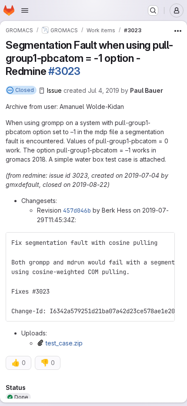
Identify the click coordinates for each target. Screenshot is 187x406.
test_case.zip (64, 343)
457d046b (77, 210)
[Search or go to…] (153, 10)
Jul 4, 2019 (103, 90)
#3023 (64, 71)
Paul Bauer (146, 90)
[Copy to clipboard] (164, 243)
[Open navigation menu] (25, 10)
